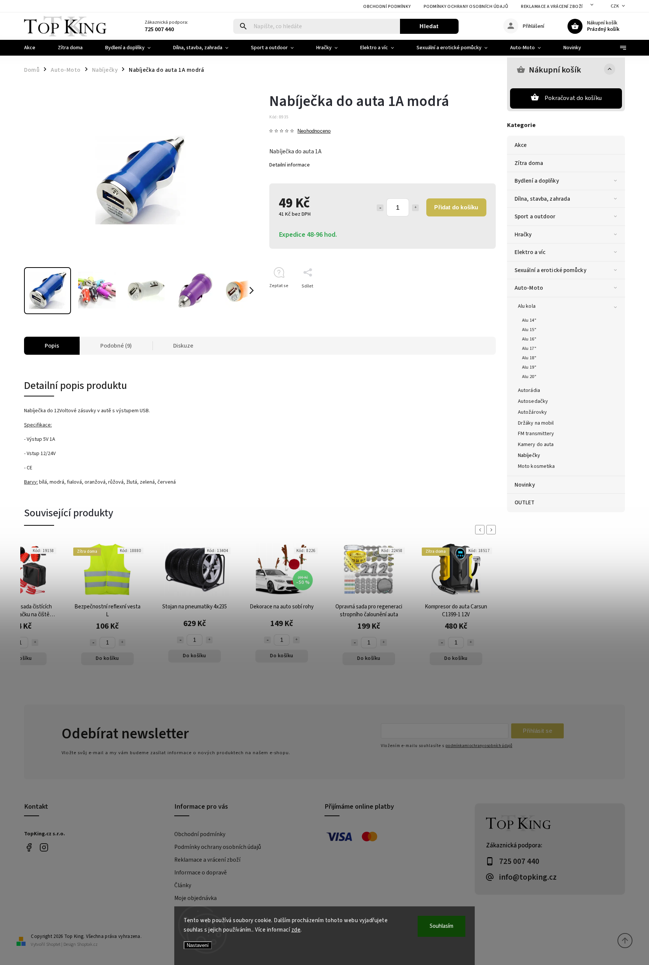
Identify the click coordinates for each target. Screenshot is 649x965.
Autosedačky (533, 401)
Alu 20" (529, 376)
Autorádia (529, 390)
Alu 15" (529, 329)
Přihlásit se (537, 731)
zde (296, 930)
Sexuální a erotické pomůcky (550, 270)
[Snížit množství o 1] (380, 207)
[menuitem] (35, 48)
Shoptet (53, 944)
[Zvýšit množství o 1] (415, 207)
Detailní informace (289, 165)
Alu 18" (529, 357)
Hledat (429, 26)
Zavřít (472, 299)
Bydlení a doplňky (537, 181)
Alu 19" (529, 367)
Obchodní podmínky (387, 6)
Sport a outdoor (535, 216)
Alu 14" (529, 320)
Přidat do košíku (456, 207)
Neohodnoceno (314, 131)
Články (182, 885)
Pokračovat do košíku (573, 98)
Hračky (523, 234)
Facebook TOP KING (28, 847)
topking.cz (43, 847)
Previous (481, 529)
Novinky (525, 485)
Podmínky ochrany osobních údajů (466, 6)
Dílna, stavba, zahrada (542, 199)
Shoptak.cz (87, 944)
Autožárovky (532, 412)
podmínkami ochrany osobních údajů (478, 746)
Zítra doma (529, 163)
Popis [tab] (52, 346)
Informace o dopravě (200, 872)
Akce (521, 145)
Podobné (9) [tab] (116, 346)
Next (492, 529)
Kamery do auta (536, 444)
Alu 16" (529, 339)
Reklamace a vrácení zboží (552, 6)
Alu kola (527, 306)
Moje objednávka (195, 898)
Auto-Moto (529, 288)
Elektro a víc (530, 252)
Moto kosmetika (536, 466)
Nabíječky (529, 455)
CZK (615, 6)
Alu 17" (529, 348)
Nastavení (198, 945)
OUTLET (525, 502)
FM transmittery (536, 433)
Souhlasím (441, 926)
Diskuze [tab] (183, 346)
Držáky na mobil (536, 423)
